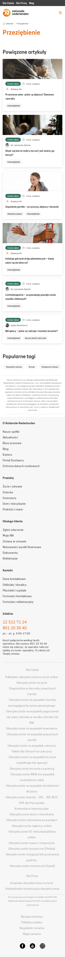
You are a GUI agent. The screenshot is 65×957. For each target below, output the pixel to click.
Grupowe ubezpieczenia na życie (31, 883)
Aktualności (10, 437)
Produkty (8, 478)
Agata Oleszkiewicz (19, 325)
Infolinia (8, 614)
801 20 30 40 (15, 627)
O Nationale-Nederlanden (19, 423)
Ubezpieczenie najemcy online (32, 826)
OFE (41, 797)
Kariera (7, 454)
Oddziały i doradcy (14, 584)
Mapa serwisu (32, 934)
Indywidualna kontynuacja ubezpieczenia (32, 888)
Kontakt (8, 570)
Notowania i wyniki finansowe (22, 547)
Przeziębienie (13, 105)
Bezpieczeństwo (32, 916)
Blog (31, 3)
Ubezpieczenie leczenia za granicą (31, 768)
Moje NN (8, 535)
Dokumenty (10, 552)
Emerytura (9, 498)
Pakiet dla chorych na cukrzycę (32, 751)
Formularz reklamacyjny (18, 601)
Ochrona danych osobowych (21, 466)
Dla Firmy (21, 3)
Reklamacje (10, 558)
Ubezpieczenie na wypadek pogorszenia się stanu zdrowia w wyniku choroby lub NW (32, 717)
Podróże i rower (13, 509)
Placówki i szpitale (14, 590)
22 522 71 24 (15, 622)
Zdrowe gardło (14, 213)
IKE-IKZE (52, 797)
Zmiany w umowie (14, 541)
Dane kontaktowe (14, 579)
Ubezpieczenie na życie (31, 682)
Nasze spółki (11, 431)
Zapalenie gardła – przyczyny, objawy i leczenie (32, 206)
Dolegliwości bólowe (35, 338)
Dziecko (8, 492)
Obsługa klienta (13, 521)
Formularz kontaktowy (17, 596)
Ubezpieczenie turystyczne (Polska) (31, 848)
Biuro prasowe (12, 443)
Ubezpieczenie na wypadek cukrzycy (32, 745)
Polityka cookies (31, 922)
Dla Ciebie (8, 3)
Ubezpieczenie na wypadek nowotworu (32, 728)
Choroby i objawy (13, 84)
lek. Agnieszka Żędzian (21, 145)
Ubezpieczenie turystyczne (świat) (32, 866)
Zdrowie (9, 23)
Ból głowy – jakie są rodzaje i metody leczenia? (31, 331)
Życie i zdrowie (12, 486)
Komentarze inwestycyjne (32, 808)
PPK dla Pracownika (31, 803)
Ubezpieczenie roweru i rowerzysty (32, 843)
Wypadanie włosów (14, 366)
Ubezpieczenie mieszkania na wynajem (31, 820)
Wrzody (32, 366)
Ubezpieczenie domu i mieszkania (32, 814)
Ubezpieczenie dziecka (21, 797)
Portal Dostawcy (13, 460)
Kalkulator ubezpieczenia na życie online (31, 677)
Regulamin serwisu (32, 928)
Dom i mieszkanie (14, 503)
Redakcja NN (16, 89)
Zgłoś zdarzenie (13, 529)
